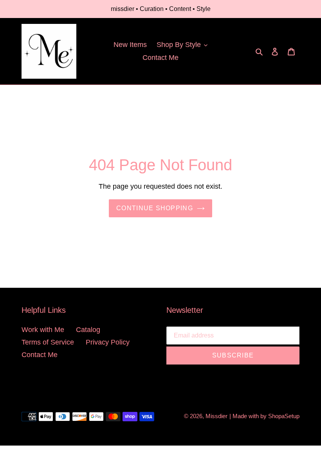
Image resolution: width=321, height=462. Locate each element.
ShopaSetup (283, 416)
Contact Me (40, 355)
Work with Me (43, 330)
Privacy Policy (108, 342)
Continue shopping (154, 208)
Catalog (88, 330)
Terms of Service (48, 342)
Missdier (216, 416)
